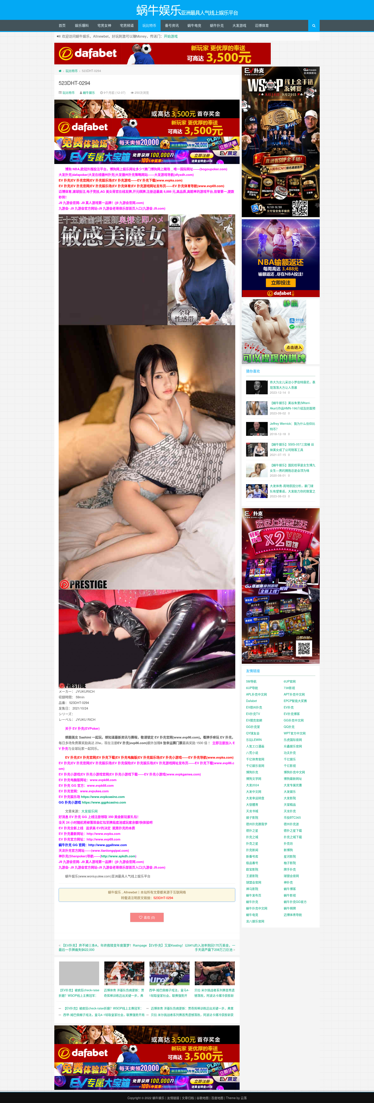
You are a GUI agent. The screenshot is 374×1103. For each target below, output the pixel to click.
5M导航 (251, 681)
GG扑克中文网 (294, 720)
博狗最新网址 (293, 778)
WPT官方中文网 (295, 733)
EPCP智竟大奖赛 (295, 701)
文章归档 (188, 1098)
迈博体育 (262, 25)
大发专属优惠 (293, 785)
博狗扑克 (252, 772)
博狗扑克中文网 (294, 772)
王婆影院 (252, 876)
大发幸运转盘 (255, 798)
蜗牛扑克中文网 (256, 908)
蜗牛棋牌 (290, 908)
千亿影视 (290, 765)
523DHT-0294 (74, 82)
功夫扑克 (290, 752)
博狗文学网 (253, 778)
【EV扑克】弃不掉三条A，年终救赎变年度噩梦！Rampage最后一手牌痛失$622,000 (103, 947)
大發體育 (252, 804)
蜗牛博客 (290, 889)
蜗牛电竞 (194, 25)
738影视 (289, 688)
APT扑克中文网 (294, 694)
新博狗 (288, 850)
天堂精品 (290, 804)
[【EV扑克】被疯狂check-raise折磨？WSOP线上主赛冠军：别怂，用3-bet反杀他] (79, 973)
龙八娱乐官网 (255, 921)
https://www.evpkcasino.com (103, 796)
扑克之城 (252, 837)
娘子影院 (252, 817)
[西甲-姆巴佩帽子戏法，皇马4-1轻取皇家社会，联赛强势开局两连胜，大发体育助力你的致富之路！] (170, 973)
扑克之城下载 (293, 837)
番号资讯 (172, 25)
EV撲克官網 (254, 720)
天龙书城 (252, 811)
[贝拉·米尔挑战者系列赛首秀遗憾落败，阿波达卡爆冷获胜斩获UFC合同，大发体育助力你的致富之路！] (215, 973)
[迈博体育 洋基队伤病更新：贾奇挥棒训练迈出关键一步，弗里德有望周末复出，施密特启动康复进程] (124, 973)
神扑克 (288, 882)
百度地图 (217, 1098)
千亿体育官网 (255, 759)
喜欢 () (149, 917)
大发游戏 (239, 25)
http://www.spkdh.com (118, 856)
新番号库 (252, 856)
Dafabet (251, 701)
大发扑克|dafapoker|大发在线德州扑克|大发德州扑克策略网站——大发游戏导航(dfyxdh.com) (126, 174)
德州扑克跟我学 (256, 824)
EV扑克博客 (292, 713)
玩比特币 (149, 25)
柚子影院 (290, 863)
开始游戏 (171, 36)
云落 (244, 1098)
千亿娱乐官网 (255, 765)
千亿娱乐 (290, 759)
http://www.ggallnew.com (107, 844)
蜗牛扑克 (217, 25)
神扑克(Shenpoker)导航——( (80, 856)
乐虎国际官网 (293, 739)
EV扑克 (289, 707)
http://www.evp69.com (103, 839)
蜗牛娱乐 (89, 92)
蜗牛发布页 (253, 895)
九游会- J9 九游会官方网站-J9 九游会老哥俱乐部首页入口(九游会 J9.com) (112, 208)
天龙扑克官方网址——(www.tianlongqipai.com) (94, 850)
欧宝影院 (252, 869)
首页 (62, 25)
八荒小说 (252, 752)
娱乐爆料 (82, 25)
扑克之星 (252, 843)
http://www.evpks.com (103, 833)
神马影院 (252, 889)
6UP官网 (290, 681)
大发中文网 (253, 791)
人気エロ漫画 (255, 746)
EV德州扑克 (254, 707)
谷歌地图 (203, 1098)
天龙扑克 (290, 811)
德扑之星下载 (293, 830)
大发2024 (252, 785)
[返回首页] (60, 70)
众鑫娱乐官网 (293, 746)
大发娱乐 (290, 791)
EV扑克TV (253, 713)
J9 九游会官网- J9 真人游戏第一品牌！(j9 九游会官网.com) (101, 202)
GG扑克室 (253, 726)
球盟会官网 (291, 876)
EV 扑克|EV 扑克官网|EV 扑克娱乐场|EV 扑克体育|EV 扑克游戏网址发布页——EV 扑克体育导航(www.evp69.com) (141, 185)
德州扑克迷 (291, 824)
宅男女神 (104, 25)
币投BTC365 (292, 817)
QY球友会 (253, 733)
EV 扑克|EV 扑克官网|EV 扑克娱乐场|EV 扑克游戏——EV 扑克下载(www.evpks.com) (120, 180)
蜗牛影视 (290, 895)
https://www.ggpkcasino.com (104, 802)
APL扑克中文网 (256, 694)
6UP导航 (252, 688)
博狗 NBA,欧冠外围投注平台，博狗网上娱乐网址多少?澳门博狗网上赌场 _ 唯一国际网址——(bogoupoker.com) (146, 169)
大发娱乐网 (89, 811)
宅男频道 (127, 25)
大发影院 (290, 798)
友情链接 (173, 1098)
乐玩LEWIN (254, 739)
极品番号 (252, 863)
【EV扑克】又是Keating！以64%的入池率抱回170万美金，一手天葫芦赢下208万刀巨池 (191, 947)
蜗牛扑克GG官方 (295, 901)
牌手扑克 (290, 869)
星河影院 (290, 856)
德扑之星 (252, 830)
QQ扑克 (289, 726)
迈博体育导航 (293, 914)
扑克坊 (288, 843)
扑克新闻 (252, 850)
